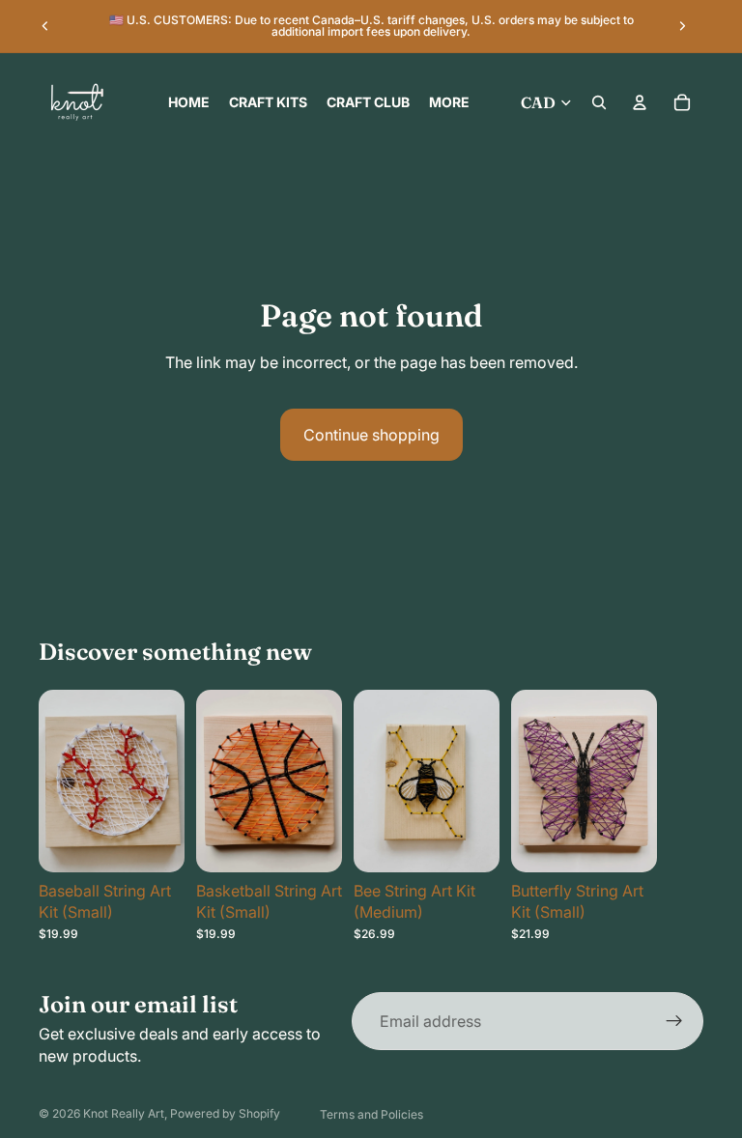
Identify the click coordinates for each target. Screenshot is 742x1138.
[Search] (599, 102)
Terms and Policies (371, 1114)
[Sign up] (674, 1021)
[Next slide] (682, 26)
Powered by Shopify (225, 1113)
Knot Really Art (123, 1113)
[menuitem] (449, 102)
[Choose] (154, 842)
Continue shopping (371, 434)
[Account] (639, 102)
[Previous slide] (45, 26)
